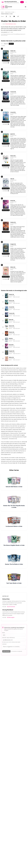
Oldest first (11, 43)
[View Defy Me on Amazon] (6, 182)
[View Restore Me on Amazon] (6, 159)
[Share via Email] (14, 16)
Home (2, 12)
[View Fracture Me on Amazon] (6, 95)
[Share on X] (10, 16)
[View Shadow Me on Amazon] (6, 226)
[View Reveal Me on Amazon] (6, 204)
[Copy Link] (18, 16)
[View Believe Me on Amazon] (6, 271)
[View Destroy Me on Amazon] (6, 75)
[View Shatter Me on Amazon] (6, 54)
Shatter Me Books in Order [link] (7, 13)
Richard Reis (6, 599)
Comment (4, 644)
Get (22, 2)
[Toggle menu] (25, 6)
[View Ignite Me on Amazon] (6, 137)
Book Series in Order (9, 12)
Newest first (6, 43)
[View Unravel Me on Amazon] (6, 116)
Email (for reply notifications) (8, 637)
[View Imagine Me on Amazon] (6, 248)
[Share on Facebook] (6, 16)
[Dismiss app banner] (26, 2)
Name (3, 632)
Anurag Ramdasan (7, 610)
